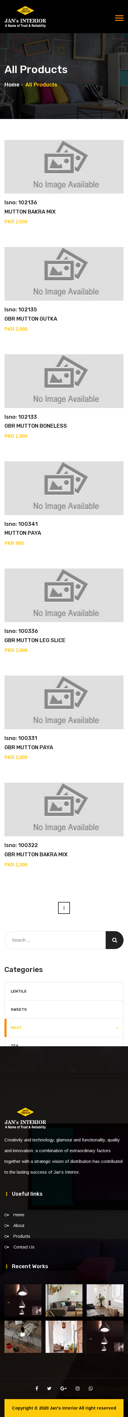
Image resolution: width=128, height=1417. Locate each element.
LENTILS (18, 991)
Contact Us (24, 1247)
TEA (14, 1046)
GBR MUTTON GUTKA (30, 319)
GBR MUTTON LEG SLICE (34, 640)
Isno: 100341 (21, 524)
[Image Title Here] (22, 1300)
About (18, 1225)
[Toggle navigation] (119, 18)
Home (11, 85)
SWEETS (19, 1009)
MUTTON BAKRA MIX (30, 211)
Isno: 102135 (20, 309)
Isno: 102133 (20, 417)
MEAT (16, 1027)
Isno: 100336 (21, 631)
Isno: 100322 (21, 845)
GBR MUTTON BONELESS (35, 426)
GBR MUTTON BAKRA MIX (36, 854)
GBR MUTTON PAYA (28, 747)
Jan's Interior (64, 1408)
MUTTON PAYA (22, 533)
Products (21, 1236)
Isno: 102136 (20, 202)
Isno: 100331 (20, 738)
